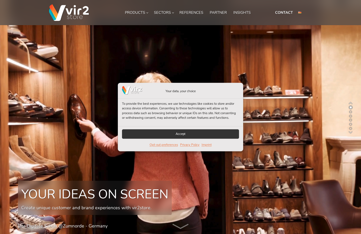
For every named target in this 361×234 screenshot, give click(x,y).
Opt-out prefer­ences (164, 145)
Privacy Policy (190, 145)
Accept (180, 134)
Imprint (207, 145)
